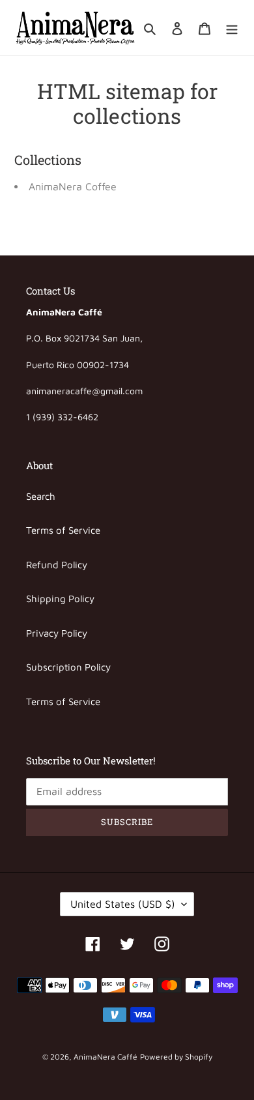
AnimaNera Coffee (73, 186)
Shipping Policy (60, 598)
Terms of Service (63, 530)
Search (40, 496)
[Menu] (232, 28)
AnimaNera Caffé (105, 1057)
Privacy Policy (56, 633)
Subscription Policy (68, 667)
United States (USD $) (122, 904)
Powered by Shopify (176, 1057)
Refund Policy (56, 564)
